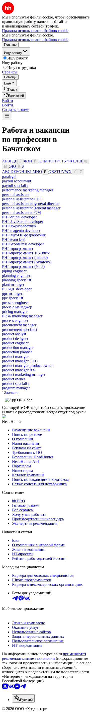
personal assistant (15, 194)
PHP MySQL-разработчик (24, 235)
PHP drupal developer (19, 217)
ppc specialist (12, 298)
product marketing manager (23, 374)
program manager (16, 388)
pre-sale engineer (15, 302)
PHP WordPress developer (23, 244)
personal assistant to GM (21, 212)
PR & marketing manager (22, 316)
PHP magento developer (21, 230)
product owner (13, 379)
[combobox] (23, 698)
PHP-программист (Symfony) (26, 262)
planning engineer (16, 275)
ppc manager (12, 293)
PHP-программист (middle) (25, 257)
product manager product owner (27, 365)
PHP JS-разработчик (19, 226)
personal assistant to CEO (22, 199)
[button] (7, 100)
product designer (15, 338)
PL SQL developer (17, 289)
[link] (10, 89)
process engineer (15, 320)
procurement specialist (19, 329)
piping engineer (14, 271)
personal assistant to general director (30, 203)
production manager (18, 347)
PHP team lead (13, 239)
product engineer (15, 343)
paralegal (9, 176)
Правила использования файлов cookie (35, 39)
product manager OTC (20, 361)
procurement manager (19, 325)
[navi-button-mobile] (7, 116)
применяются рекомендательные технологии (44, 656)
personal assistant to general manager (31, 208)
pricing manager (15, 311)
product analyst (14, 334)
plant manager (13, 284)
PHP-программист (17, 248)
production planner (17, 352)
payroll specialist (15, 185)
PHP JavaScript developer (22, 221)
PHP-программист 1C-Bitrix (25, 253)
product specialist (15, 383)
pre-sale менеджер (17, 307)
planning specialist (16, 280)
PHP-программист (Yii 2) (23, 266)
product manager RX (18, 370)
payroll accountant (16, 181)
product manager (15, 356)
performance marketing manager (27, 190)
